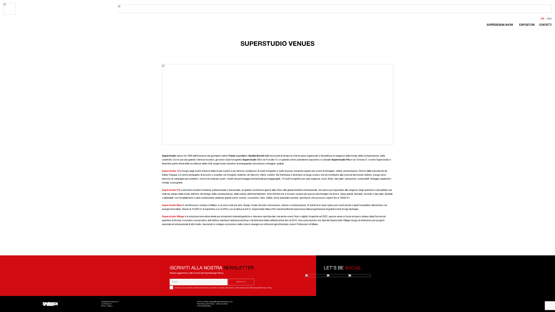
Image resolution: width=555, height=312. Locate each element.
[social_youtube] (359, 276)
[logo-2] (9, 9)
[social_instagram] (338, 276)
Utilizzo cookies (222, 304)
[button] (514, 25)
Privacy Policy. (266, 288)
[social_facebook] (316, 276)
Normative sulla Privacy (205, 304)
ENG (549, 19)
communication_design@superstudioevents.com (215, 302)
